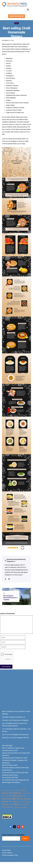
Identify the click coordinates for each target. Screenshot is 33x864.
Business (17, 793)
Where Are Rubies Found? (9, 765)
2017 (11, 790)
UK (12, 807)
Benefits (5, 793)
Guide (15, 796)
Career (3, 796)
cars (7, 796)
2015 (5, 790)
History (24, 796)
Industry (21, 799)
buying (25, 793)
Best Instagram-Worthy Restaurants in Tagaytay (10, 597)
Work (21, 807)
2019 (17, 790)
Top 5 (22, 804)
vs (13, 807)
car (28, 793)
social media (28, 801)
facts (10, 796)
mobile (10, 801)
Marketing (5, 801)
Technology (10, 804)
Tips (16, 804)
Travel (3, 807)
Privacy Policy (6, 850)
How (9, 799)
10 (2, 790)
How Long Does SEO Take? (10, 777)
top (19, 804)
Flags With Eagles (7, 745)
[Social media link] (5, 579)
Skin (23, 801)
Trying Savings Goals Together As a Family (14, 758)
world (24, 807)
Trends (8, 807)
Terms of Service (7, 853)
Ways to (17, 807)
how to (15, 798)
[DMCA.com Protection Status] (7, 818)
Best (10, 793)
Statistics (5, 804)
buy (22, 793)
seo (20, 801)
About (23, 790)
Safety (17, 801)
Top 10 (26, 804)
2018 (14, 790)
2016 (8, 790)
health (20, 796)
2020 (20, 790)
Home (4, 799)
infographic (27, 799)
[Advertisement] (16, 691)
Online (13, 801)
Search (25, 838)
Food (16, 23)
